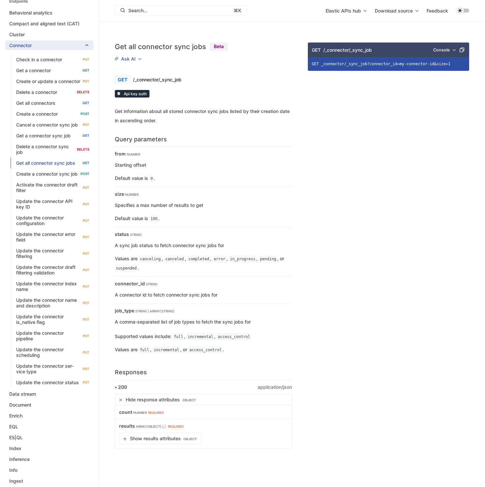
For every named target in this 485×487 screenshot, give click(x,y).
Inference (19, 459)
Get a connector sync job (52, 135)
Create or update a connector (52, 81)
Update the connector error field (52, 237)
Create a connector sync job (52, 174)
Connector (20, 45)
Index (15, 448)
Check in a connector (52, 59)
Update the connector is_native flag (52, 319)
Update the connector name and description (52, 302)
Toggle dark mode (462, 11)
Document (20, 405)
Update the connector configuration (52, 220)
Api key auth (135, 93)
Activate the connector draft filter (52, 187)
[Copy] (462, 49)
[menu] (346, 10)
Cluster (17, 34)
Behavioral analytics (30, 12)
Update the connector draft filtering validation (52, 269)
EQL (13, 426)
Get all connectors (52, 103)
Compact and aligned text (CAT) (44, 23)
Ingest (16, 481)
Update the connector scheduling (52, 352)
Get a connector (52, 70)
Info (13, 470)
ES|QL (16, 437)
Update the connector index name (52, 286)
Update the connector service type (52, 368)
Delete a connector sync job (52, 149)
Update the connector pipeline (52, 335)
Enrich (15, 415)
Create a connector (52, 114)
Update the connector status (52, 382)
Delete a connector (52, 92)
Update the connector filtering (52, 253)
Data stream (22, 394)
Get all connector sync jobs (52, 163)
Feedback (437, 11)
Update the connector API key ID (52, 204)
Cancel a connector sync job (52, 125)
